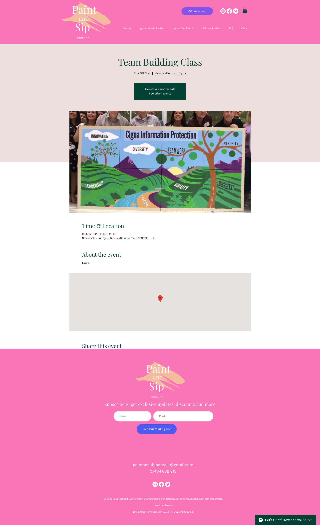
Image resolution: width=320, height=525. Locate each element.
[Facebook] (229, 11)
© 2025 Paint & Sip (182, 511)
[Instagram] (223, 11)
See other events (160, 93)
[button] (244, 10)
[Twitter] (235, 11)
